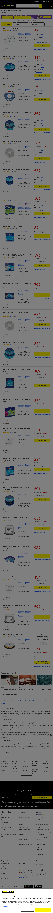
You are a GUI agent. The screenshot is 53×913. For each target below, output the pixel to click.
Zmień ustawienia (27, 910)
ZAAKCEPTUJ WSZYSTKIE (43, 910)
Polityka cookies (5, 906)
